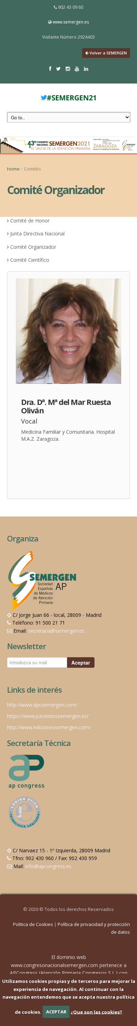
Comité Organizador (33, 247)
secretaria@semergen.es (56, 630)
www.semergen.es (71, 22)
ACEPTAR (56, 1011)
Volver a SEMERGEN (108, 52)
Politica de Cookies (33, 924)
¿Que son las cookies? (96, 1011)
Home (13, 169)
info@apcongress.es (48, 866)
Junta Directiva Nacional (37, 233)
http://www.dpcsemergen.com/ (42, 704)
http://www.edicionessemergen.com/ (49, 727)
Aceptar (80, 662)
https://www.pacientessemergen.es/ (48, 716)
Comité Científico (29, 259)
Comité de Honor (30, 220)
